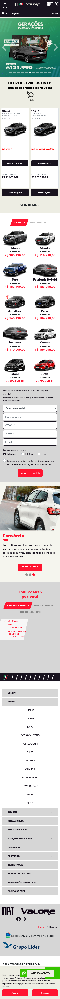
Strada (45, 248)
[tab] (19, 222)
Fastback (14, 342)
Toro (15, 279)
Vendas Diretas (16, 821)
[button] (4, 47)
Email (44, 454)
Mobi (15, 373)
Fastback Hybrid (45, 279)
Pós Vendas (14, 856)
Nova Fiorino (30, 777)
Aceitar (15, 992)
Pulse (45, 311)
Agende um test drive (20, 873)
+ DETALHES (30, 566)
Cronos (45, 342)
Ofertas (12, 693)
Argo (44, 373)
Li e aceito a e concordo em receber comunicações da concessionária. (30, 463)
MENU (5, 7)
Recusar (45, 992)
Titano (15, 248)
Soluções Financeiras (20, 838)
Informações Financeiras (22, 882)
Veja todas (28, 205)
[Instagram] (26, 919)
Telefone (29, 454)
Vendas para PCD (17, 829)
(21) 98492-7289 (16, 637)
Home (41, 926)
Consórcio (14, 847)
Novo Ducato (30, 786)
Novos (11, 701)
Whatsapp (12, 454)
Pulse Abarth (15, 311)
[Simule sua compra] (34, 919)
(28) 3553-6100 (15, 627)
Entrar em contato (30, 473)
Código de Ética (16, 891)
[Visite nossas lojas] (41, 919)
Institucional (15, 865)
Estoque (12, 812)
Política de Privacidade (31, 461)
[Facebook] (18, 919)
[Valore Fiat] (27, 4)
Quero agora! (15, 192)
